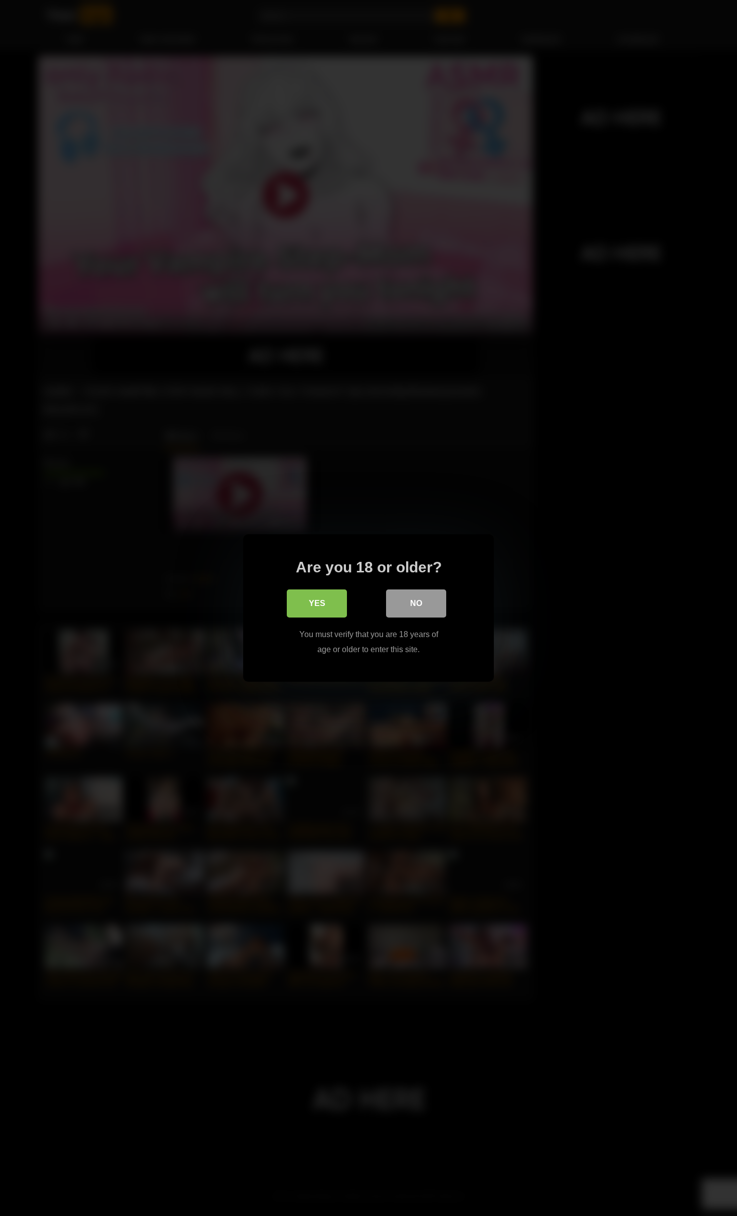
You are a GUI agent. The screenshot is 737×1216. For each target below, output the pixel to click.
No (416, 603)
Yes (317, 603)
